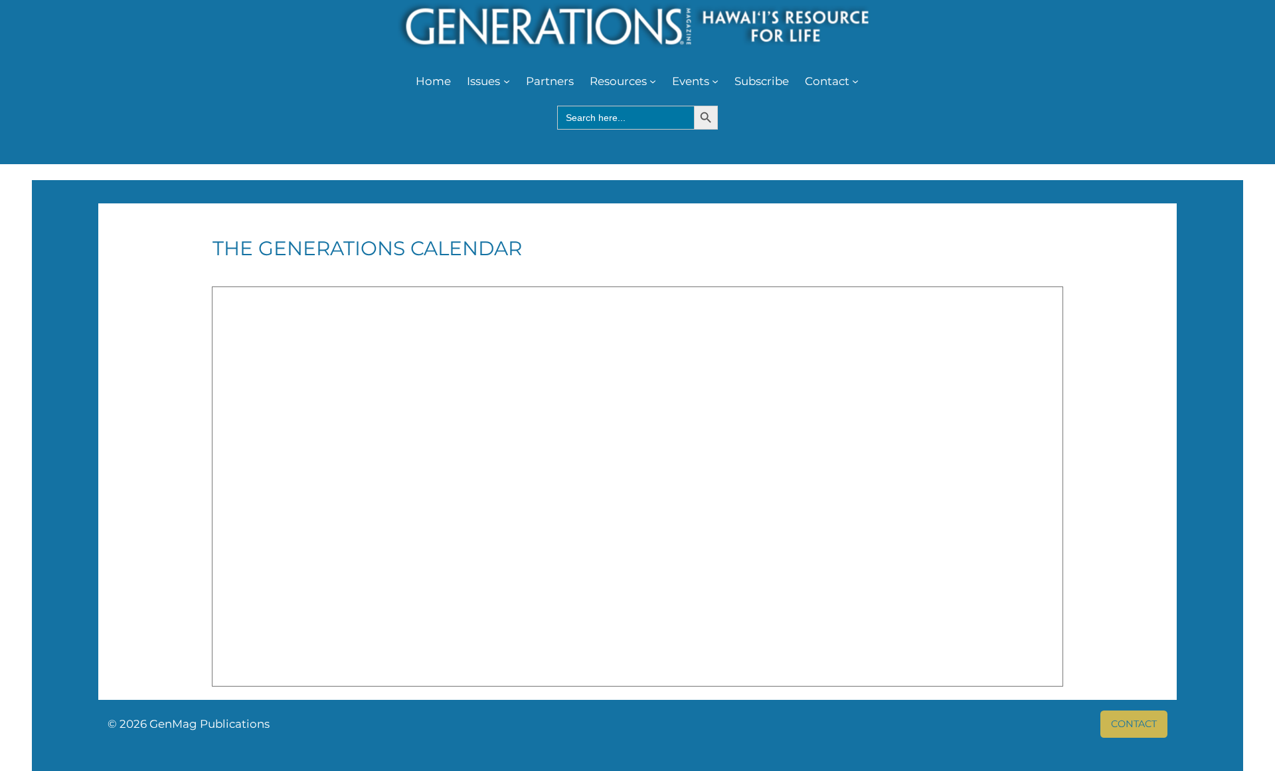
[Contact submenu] (855, 81)
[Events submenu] (715, 81)
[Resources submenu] (652, 81)
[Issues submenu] (506, 81)
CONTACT (1134, 724)
